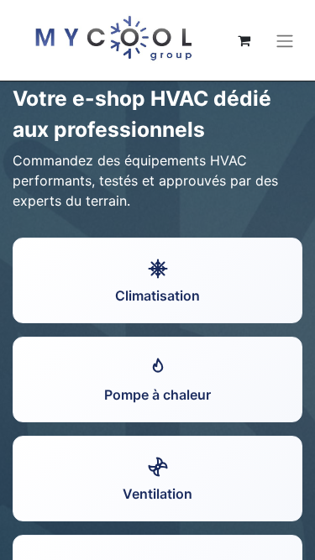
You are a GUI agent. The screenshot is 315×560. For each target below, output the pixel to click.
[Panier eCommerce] (243, 40)
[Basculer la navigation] (284, 40)
